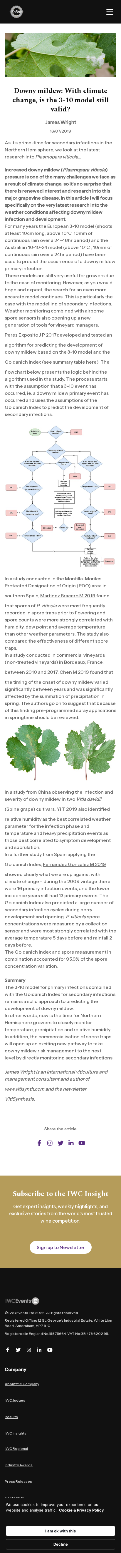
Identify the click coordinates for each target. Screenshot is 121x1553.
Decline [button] (60, 1544)
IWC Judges (15, 1400)
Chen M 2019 (74, 672)
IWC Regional (16, 1448)
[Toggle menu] (109, 11)
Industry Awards (19, 1465)
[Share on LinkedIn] (71, 1143)
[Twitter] (18, 1349)
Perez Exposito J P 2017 (31, 335)
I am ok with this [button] (60, 1531)
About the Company (22, 1384)
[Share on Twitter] (60, 1143)
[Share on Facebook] (39, 1143)
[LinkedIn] (39, 1349)
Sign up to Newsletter (61, 1247)
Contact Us (14, 1498)
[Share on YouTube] (82, 1143)
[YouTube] (50, 1349)
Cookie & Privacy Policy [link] (81, 1510)
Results (11, 1417)
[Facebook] (8, 1349)
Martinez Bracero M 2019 (67, 596)
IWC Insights (15, 1433)
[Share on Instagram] (50, 1143)
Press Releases (18, 1481)
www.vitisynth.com (24, 1089)
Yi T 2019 (67, 809)
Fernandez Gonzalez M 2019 (74, 864)
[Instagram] (29, 1349)
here (91, 362)
